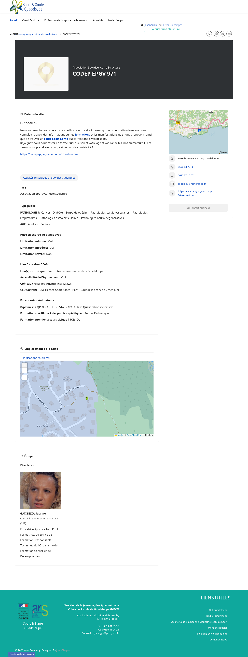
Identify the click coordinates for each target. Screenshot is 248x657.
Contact (14, 33)
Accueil (13, 20)
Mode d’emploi (116, 20)
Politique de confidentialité (212, 633)
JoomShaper (63, 650)
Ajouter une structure (165, 29)
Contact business (200, 207)
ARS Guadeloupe (218, 610)
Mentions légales (217, 627)
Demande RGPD (218, 639)
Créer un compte (172, 25)
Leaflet (120, 434)
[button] (87, 398)
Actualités (98, 20)
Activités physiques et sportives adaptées (49, 177)
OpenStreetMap (134, 434)
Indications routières (36, 358)
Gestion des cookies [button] (21, 654)
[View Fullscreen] (24, 377)
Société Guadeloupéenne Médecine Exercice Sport (199, 621)
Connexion (151, 25)
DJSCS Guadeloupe (216, 615)
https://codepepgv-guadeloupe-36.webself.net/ (50, 154)
